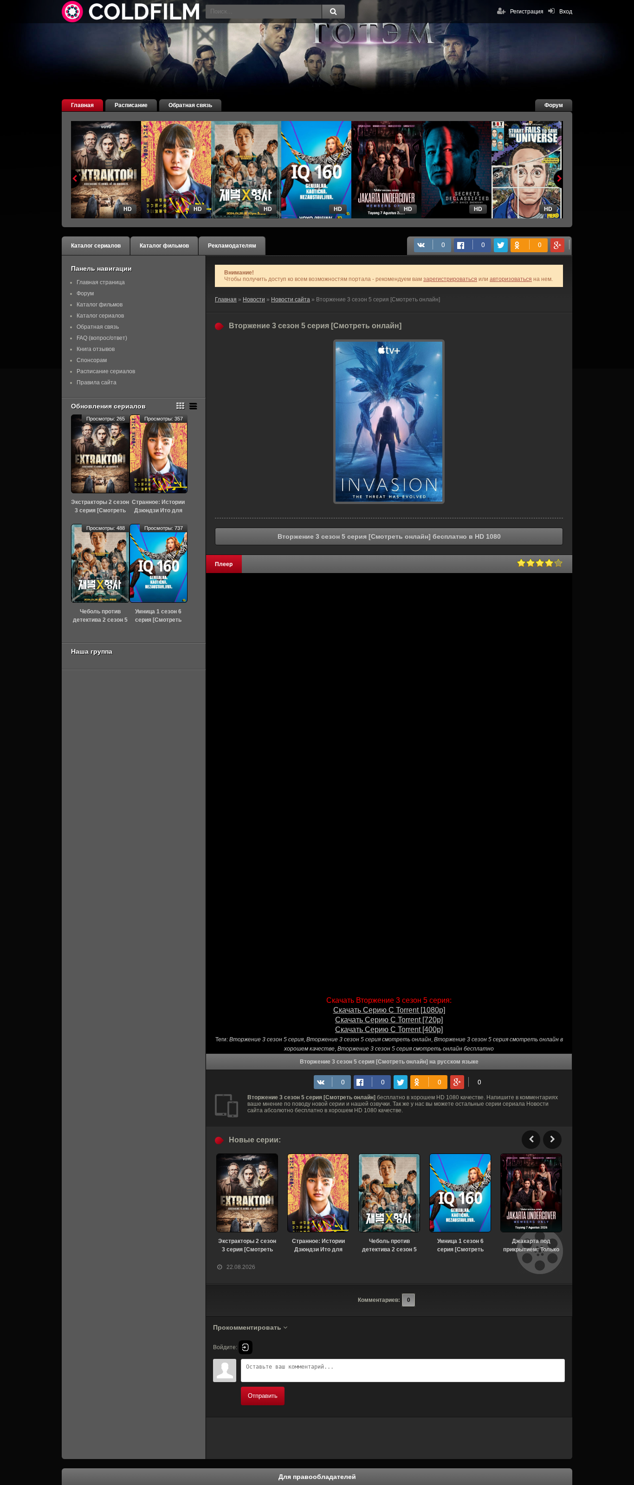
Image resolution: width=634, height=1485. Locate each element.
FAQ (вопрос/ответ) (102, 338)
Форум (553, 105)
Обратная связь (190, 105)
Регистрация (526, 11)
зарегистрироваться (450, 279)
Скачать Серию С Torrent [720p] (389, 1020)
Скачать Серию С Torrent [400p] (389, 1029)
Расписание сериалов (106, 371)
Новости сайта (290, 299)
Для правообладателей (317, 1476)
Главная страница (101, 282)
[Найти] (333, 12)
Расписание (131, 105)
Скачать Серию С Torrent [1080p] (389, 1010)
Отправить (263, 1395)
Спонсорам (92, 360)
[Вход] (245, 1347)
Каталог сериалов (96, 245)
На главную (131, 11)
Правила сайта (96, 382)
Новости (254, 299)
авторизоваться (511, 279)
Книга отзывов (96, 349)
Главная (82, 105)
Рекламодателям (232, 245)
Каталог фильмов (164, 245)
